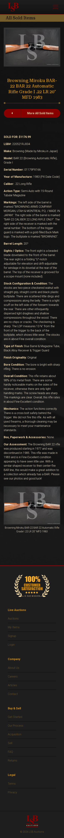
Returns (12, 760)
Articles (12, 685)
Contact (13, 694)
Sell (10, 743)
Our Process (15, 725)
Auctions (13, 618)
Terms (12, 783)
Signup (12, 636)
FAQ (10, 751)
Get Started (15, 717)
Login (11, 644)
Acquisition (14, 734)
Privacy (12, 792)
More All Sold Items (40, 113)
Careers (13, 676)
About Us (13, 668)
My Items (14, 627)
